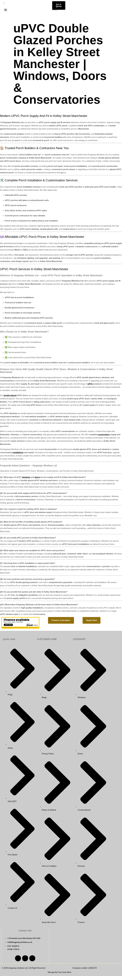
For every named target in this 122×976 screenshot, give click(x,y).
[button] (6, 10)
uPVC (90, 384)
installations (18, 452)
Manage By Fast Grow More (59, 972)
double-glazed (10, 395)
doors (37, 477)
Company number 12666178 (84, 968)
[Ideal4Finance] (20, 628)
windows (26, 477)
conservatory (104, 435)
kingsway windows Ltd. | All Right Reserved (26, 968)
